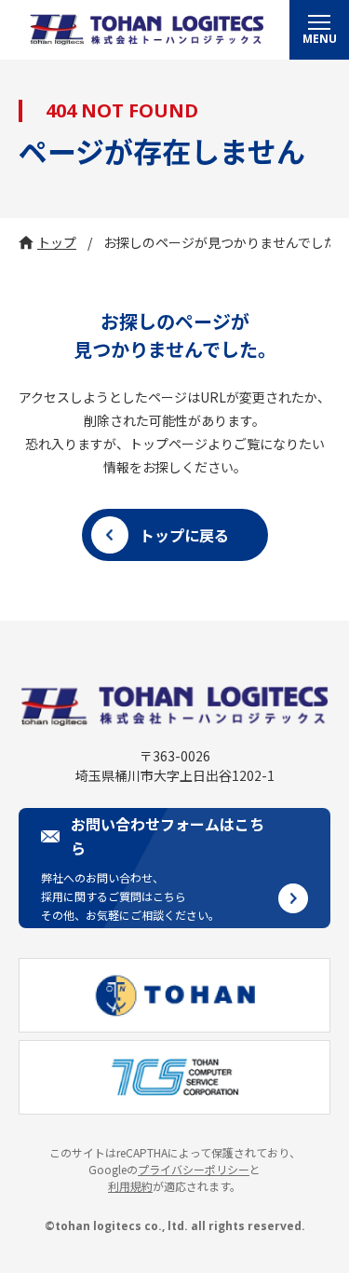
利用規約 (130, 1186)
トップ (56, 242)
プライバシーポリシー (193, 1169)
